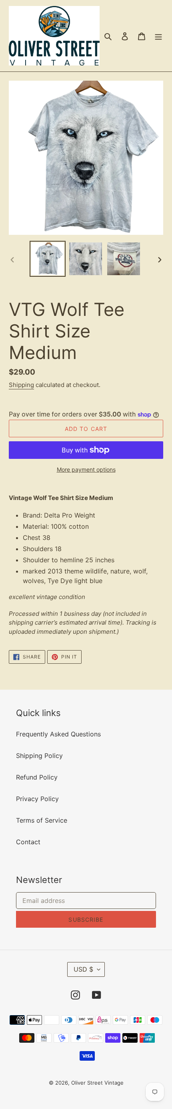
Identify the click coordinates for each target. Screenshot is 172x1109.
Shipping (21, 385)
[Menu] (158, 36)
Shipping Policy (39, 756)
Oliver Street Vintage (97, 1082)
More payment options (86, 469)
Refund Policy (37, 777)
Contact (28, 842)
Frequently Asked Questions (58, 734)
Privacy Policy (37, 799)
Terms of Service (41, 820)
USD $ (83, 969)
